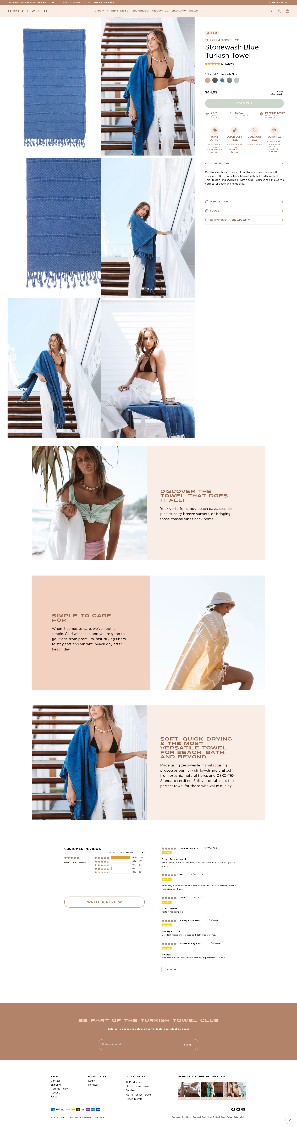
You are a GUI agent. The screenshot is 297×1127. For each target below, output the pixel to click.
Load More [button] (170, 969)
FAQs (54, 1096)
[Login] (279, 11)
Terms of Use (199, 1117)
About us (160, 11)
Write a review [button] (104, 902)
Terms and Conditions (181, 1117)
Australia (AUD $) (278, 2)
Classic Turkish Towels (138, 1086)
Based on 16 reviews (75, 862)
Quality (179, 11)
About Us (56, 1092)
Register (93, 1084)
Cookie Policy (226, 1117)
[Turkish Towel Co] (28, 11)
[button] (287, 11)
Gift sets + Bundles (130, 11)
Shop (99, 11)
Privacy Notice (212, 1117)
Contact (55, 1080)
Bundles (130, 1090)
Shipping (56, 1084)
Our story (185, 1099)
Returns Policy (59, 1088)
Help (193, 11)
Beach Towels (133, 1099)
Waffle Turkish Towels (138, 1094)
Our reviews (232, 1099)
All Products (132, 1082)
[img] (171, 848)
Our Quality (209, 1099)
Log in (91, 1080)
